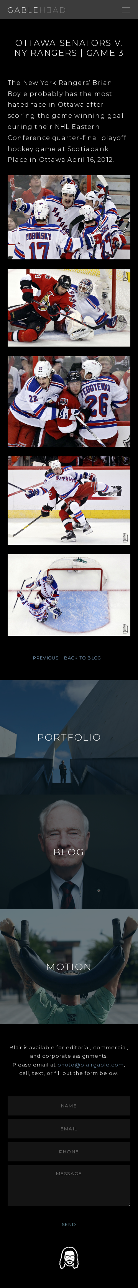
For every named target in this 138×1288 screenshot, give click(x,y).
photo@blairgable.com (91, 1065)
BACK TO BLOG (82, 658)
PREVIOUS (46, 658)
